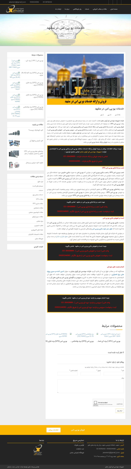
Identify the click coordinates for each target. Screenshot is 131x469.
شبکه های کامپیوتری (37, 230)
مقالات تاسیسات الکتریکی (35, 234)
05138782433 (47, 2)
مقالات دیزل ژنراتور (37, 217)
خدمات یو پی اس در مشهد (63, 33)
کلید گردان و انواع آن (36, 141)
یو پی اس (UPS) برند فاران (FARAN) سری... (34, 83)
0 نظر (102, 115)
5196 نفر (117, 115)
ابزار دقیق (40, 181)
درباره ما (67, 9)
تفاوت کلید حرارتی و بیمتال (34, 163)
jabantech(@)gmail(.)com (17, 2)
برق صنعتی (40, 221)
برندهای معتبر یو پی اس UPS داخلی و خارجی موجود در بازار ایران (33, 153)
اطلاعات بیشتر (53, 430)
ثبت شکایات (80, 449)
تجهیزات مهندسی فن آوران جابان (91, 152)
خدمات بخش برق (38, 195)
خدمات (87, 9)
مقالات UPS (39, 199)
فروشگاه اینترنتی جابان (77, 452)
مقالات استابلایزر (38, 208)
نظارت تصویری (38, 225)
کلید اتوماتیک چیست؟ (36, 130)
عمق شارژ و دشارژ (62, 236)
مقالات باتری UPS (38, 203)
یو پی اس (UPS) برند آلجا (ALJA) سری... (32, 74)
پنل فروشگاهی (77, 9)
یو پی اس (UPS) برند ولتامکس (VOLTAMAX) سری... (33, 108)
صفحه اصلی (113, 9)
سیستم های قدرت (37, 186)
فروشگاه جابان (39, 239)
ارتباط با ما (58, 9)
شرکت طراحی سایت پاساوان (15, 467)
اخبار (75, 33)
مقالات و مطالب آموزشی (100, 9)
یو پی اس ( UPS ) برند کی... (34, 60)
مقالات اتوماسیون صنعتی (36, 212)
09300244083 (34, 2)
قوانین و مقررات (79, 445)
